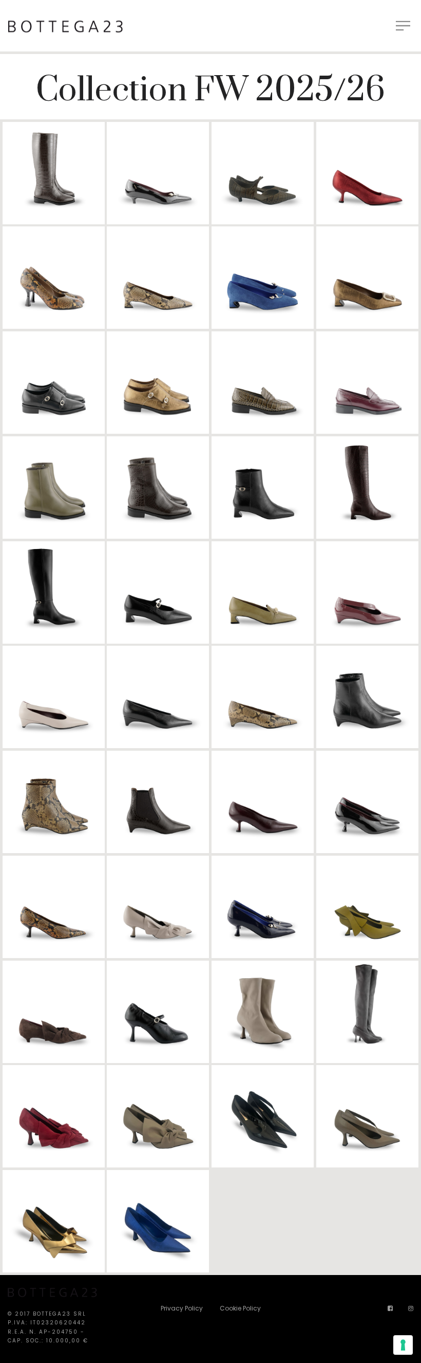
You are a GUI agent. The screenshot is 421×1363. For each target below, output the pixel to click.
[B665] (263, 1116)
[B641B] (367, 382)
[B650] (158, 802)
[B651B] (367, 802)
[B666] (54, 1221)
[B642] (54, 487)
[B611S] (367, 173)
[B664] (54, 1116)
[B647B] (54, 697)
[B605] (263, 173)
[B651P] (54, 907)
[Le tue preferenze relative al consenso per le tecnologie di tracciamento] (403, 1345)
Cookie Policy (240, 1308)
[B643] (263, 487)
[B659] (54, 1012)
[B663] (367, 1012)
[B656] (263, 907)
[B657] (367, 907)
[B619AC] (367, 277)
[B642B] (158, 487)
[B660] (158, 1012)
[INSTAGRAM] (410, 1308)
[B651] (263, 802)
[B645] (158, 592)
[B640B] (158, 382)
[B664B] (158, 1116)
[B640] (54, 382)
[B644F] (54, 592)
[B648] (158, 697)
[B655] (158, 907)
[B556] (54, 173)
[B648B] (263, 697)
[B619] (158, 277)
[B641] (263, 382)
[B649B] (54, 802)
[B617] (54, 277)
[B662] (263, 1012)
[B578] (158, 173)
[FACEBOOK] (390, 1308)
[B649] (367, 697)
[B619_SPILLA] (263, 277)
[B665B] (367, 1116)
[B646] (263, 592)
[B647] (367, 592)
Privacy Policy (182, 1308)
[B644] (367, 487)
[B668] (158, 1221)
